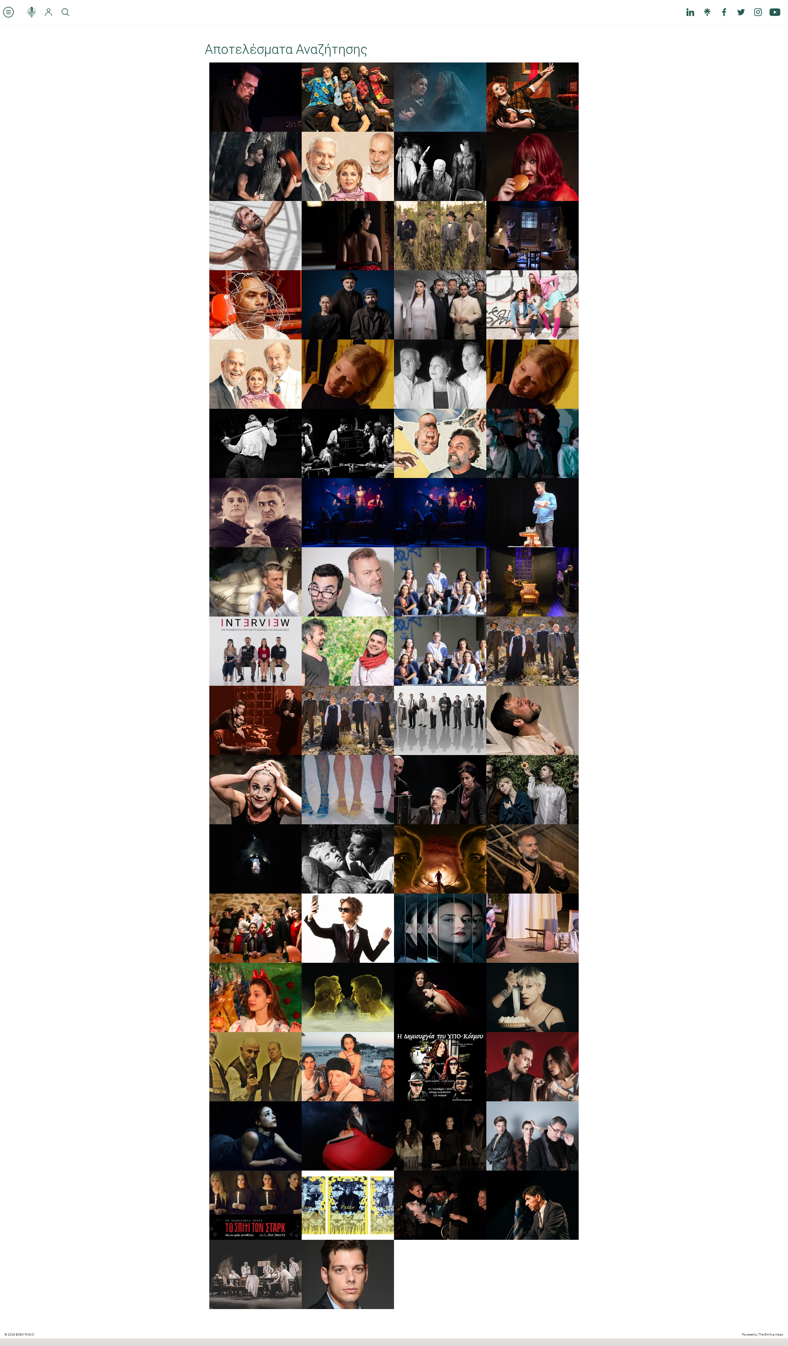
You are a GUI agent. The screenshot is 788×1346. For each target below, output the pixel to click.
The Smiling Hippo (770, 1334)
